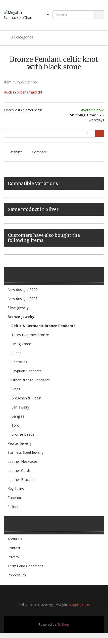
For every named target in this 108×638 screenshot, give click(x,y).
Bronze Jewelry (21, 316)
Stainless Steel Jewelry (25, 452)
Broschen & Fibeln (26, 398)
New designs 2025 (22, 298)
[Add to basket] (99, 133)
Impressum (17, 575)
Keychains (16, 488)
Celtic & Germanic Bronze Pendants (43, 325)
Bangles (17, 416)
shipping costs (79, 605)
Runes (16, 352)
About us (15, 538)
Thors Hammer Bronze (30, 334)
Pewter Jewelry (20, 443)
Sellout (13, 506)
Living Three (21, 343)
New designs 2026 (22, 289)
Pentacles (19, 361)
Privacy (13, 557)
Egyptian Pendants (26, 371)
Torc (15, 425)
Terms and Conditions (25, 566)
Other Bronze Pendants (30, 380)
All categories (21, 37)
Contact (14, 547)
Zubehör (14, 497)
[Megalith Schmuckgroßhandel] (18, 15)
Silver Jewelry (18, 307)
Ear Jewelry (20, 407)
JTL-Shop (63, 624)
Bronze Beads (22, 434)
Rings (15, 389)
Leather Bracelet (21, 479)
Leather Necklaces (23, 461)
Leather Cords (19, 470)
